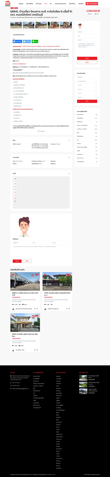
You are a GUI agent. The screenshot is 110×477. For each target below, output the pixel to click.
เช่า (51, 4)
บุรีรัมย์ (58, 400)
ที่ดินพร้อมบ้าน (80, 136)
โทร (28, 261)
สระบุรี (57, 441)
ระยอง (57, 427)
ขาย (46, 4)
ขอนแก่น (58, 381)
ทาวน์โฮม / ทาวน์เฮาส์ (82, 129)
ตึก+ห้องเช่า (79, 122)
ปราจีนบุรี (58, 408)
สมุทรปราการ (59, 434)
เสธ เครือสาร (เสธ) (20, 350)
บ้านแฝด (79, 143)
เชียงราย (58, 461)
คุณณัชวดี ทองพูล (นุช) (53, 309)
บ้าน (16, 8)
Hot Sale (38, 4)
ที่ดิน (78, 132)
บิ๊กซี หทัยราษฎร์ (28, 17)
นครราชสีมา (59, 393)
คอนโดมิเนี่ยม (80, 118)
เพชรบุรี (58, 466)
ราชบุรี (57, 429)
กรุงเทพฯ (14, 17)
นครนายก (58, 388)
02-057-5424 (15, 385)
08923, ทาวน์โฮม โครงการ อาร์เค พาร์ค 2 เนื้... (25, 294)
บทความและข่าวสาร (60, 4)
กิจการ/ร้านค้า (80, 114)
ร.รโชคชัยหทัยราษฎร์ (48, 17)
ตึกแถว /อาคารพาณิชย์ (82, 125)
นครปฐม (58, 391)
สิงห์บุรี (58, 446)
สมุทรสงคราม (59, 437)
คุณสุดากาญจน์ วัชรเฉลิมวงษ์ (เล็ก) (24, 309)
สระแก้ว (58, 444)
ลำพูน (57, 432)
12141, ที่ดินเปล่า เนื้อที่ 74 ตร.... (93, 376)
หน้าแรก (21, 4)
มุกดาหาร (58, 424)
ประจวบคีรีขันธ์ (59, 405)
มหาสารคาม (59, 422)
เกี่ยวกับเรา (72, 4)
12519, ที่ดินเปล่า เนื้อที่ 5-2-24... (93, 383)
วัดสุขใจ (55, 17)
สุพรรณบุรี (59, 449)
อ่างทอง (58, 456)
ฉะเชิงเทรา (58, 383)
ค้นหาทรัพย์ (29, 4)
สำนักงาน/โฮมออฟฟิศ (82, 147)
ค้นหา (87, 101)
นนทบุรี (58, 398)
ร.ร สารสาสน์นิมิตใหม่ (38, 17)
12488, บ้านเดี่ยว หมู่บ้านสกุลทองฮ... (93, 390)
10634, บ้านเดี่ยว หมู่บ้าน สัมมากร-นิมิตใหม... (25, 335)
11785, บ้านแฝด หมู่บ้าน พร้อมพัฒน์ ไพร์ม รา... (57, 294)
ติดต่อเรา (81, 4)
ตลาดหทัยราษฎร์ (20, 17)
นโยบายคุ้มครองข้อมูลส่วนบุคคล (92, 474)
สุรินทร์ (58, 451)
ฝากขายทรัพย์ (93, 4)
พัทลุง (57, 412)
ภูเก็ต (57, 420)
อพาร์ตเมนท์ (79, 154)
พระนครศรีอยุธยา (60, 410)
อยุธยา (58, 454)
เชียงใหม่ (58, 463)
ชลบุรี (57, 386)
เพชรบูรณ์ (58, 468)
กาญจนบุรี (58, 379)
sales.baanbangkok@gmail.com (20, 388)
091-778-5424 (16, 383)
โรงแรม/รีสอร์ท (80, 161)
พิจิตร (57, 415)
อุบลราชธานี (59, 458)
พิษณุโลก (58, 417)
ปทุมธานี (58, 403)
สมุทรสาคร (59, 439)
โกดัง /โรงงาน (80, 158)
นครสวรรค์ (59, 395)
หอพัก (78, 151)
